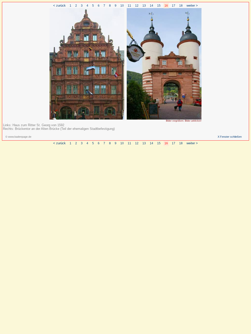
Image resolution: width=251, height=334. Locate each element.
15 (159, 5)
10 (122, 5)
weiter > (192, 5)
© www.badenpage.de (18, 136)
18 (181, 5)
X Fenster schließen (230, 136)
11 (129, 5)
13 (144, 5)
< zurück (59, 5)
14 (151, 5)
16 (166, 5)
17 (173, 5)
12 (136, 5)
